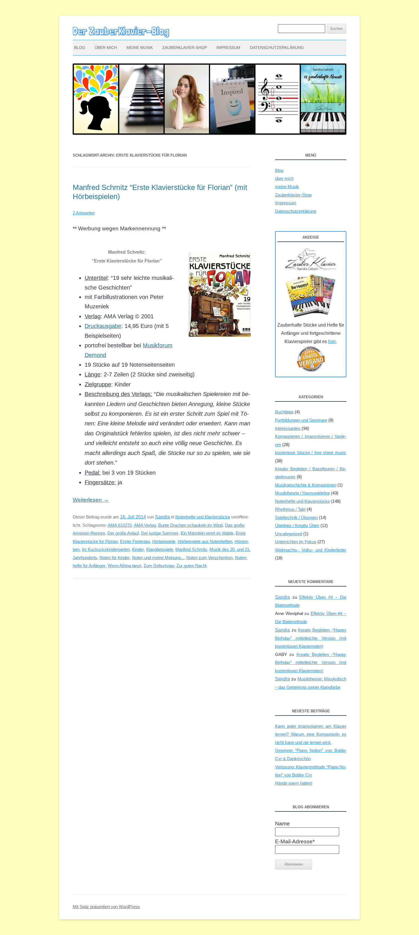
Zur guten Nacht (191, 565)
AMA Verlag (145, 525)
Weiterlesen (91, 500)
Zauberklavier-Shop (184, 47)
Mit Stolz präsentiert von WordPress (106, 907)
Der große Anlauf (123, 533)
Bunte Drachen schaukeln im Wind (190, 525)
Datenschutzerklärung (277, 47)
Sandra (162, 516)
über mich (106, 47)
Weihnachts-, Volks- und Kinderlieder (310, 550)
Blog (79, 47)
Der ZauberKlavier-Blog (121, 31)
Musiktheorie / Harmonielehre (302, 493)
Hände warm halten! (293, 783)
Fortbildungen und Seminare (301, 420)
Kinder (138, 549)
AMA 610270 (120, 525)
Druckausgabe (103, 326)
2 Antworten (84, 212)
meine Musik (140, 47)
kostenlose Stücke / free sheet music (310, 452)
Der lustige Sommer (159, 533)
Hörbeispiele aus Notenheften (205, 541)
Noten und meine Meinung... (158, 557)
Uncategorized (288, 533)
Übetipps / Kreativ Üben (297, 525)
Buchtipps (284, 411)
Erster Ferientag (135, 541)
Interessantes (287, 428)
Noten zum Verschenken (209, 557)
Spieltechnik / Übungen (296, 517)
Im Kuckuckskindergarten (106, 549)
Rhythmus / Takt (290, 509)
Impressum (228, 47)
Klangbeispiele (159, 549)
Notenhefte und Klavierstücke (202, 516)
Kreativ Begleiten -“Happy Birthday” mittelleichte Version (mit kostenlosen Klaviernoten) (310, 638)
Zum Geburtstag (159, 565)
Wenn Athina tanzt (124, 565)
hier (332, 341)
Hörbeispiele (163, 541)
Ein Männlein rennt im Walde (207, 533)
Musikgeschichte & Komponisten (305, 485)
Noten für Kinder (114, 557)
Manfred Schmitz (191, 549)
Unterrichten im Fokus (295, 541)
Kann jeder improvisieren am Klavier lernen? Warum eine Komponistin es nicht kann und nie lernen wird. (310, 734)
